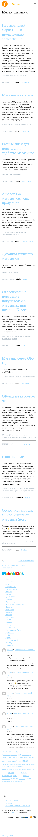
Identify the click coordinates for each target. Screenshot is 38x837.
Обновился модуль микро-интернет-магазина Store (17, 515)
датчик (9, 761)
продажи (31, 376)
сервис (26, 776)
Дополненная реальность (9, 755)
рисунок (17, 772)
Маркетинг (26, 82)
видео (17, 336)
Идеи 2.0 (15, 3)
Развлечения (10, 617)
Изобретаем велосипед (14, 604)
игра (20, 761)
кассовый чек (19, 435)
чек (34, 437)
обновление (6, 543)
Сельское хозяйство (13, 630)
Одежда (8, 612)
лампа (3, 766)
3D (10, 752)
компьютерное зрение (13, 232)
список (30, 437)
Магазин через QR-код (18, 360)
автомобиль (6, 124)
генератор (4, 761)
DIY (22, 752)
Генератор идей (11, 800)
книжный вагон (15, 457)
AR (12, 752)
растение (4, 772)
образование (18, 491)
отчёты (4, 437)
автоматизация (26, 755)
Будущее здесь (27, 241)
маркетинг (12, 75)
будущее (11, 757)
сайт (15, 775)
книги (10, 272)
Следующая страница (27, 560)
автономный (15, 124)
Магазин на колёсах (18, 95)
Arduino (17, 752)
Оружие (8, 615)
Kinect (4, 336)
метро (10, 491)
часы (12, 781)
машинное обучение (8, 769)
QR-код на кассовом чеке (18, 398)
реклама (11, 773)
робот (29, 124)
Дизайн (25, 279)
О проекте (9, 803)
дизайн (4, 272)
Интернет (9, 607)
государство (6, 488)
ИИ (3, 232)
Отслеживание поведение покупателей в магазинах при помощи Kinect (14, 301)
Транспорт (9, 632)
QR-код (11, 376)
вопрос (31, 757)
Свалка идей (25, 131)
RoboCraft (9, 581)
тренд (28, 779)
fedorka (10, 650)
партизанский (21, 75)
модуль (29, 541)
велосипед (19, 757)
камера (19, 764)
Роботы (8, 625)
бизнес (4, 757)
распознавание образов (10, 234)
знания (14, 488)
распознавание (21, 437)
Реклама (8, 622)
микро (24, 541)
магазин (5, 75)
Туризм (8, 638)
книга (28, 764)
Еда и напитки (10, 597)
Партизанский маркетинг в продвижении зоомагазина (13, 32)
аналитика (10, 336)
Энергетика (9, 645)
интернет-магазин (8, 541)
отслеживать (6, 339)
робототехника (7, 776)
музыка (24, 769)
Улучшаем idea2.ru (12, 640)
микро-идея (18, 769)
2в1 (6, 752)
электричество (18, 781)
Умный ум (9, 643)
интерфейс (13, 764)
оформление (17, 174)
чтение (33, 491)
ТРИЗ (7, 635)
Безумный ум (10, 587)
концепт (33, 764)
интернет (20, 488)
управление (6, 781)
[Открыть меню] (35, 4)
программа (12, 437)
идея (3, 174)
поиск (29, 769)
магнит (14, 766)
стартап (14, 778)
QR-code (5, 376)
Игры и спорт (10, 602)
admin (9, 672)
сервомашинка (6, 779)
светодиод (19, 775)
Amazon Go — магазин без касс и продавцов (17, 198)
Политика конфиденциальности (17, 806)
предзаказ (27, 491)
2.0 (3, 752)
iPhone (26, 752)
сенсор (14, 339)
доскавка (18, 376)
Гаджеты (8, 592)
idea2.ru (24, 550)
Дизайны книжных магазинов (17, 256)
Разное (27, 497)
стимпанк (22, 779)
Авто (7, 584)
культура (32, 488)
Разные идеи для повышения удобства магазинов (18, 148)
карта (22, 336)
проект (33, 769)
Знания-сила (10, 599)
